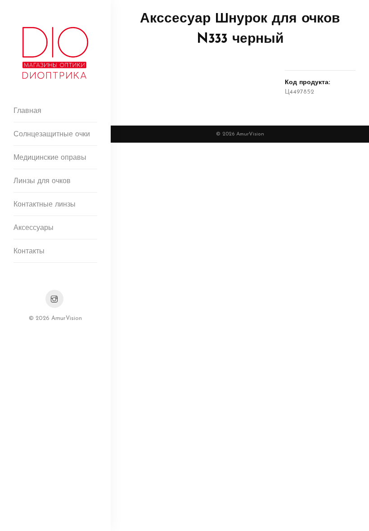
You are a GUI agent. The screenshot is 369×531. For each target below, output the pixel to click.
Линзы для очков (42, 181)
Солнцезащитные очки (52, 134)
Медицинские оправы (50, 158)
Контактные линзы (45, 204)
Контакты (29, 251)
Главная (27, 111)
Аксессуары (34, 228)
